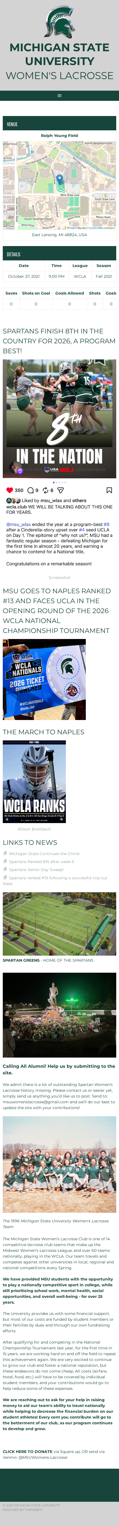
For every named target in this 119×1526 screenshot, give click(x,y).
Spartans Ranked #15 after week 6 (41, 861)
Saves (11, 293)
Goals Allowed (69, 293)
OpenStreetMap (96, 227)
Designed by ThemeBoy (22, 1510)
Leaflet (72, 227)
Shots (94, 293)
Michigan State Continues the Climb (44, 853)
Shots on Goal (36, 293)
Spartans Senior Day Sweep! (36, 869)
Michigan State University (59, 54)
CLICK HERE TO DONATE (27, 1451)
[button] (59, 179)
